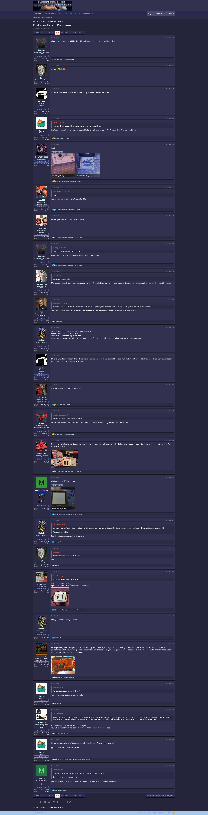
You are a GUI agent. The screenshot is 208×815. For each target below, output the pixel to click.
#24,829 (171, 118)
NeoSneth (41, 722)
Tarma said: (57, 770)
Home (169, 813)
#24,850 (171, 765)
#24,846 (171, 644)
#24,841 (171, 477)
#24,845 (171, 616)
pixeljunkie (41, 656)
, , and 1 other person (68, 181)
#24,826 (171, 37)
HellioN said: (57, 552)
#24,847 (171, 683)
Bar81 (41, 423)
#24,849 (171, 739)
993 (53, 33)
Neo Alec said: (57, 123)
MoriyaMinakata (41, 490)
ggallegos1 (41, 228)
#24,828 (171, 89)
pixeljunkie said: (58, 714)
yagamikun (41, 453)
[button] (56, 13)
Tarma (41, 131)
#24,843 (171, 548)
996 (66, 33)
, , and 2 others (68, 209)
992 (48, 33)
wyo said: (56, 276)
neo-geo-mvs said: (59, 303)
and (64, 59)
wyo (41, 312)
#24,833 (171, 243)
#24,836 (171, 327)
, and (69, 237)
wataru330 (41, 584)
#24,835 (171, 299)
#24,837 (171, 355)
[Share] (166, 37)
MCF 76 (42, 778)
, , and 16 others (74, 759)
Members (87, 13)
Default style (39, 813)
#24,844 (171, 571)
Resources (74, 13)
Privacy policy (156, 813)
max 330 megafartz (41, 201)
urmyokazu (38, 29)
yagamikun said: (58, 525)
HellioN (41, 340)
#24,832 (171, 216)
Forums (38, 13)
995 (62, 33)
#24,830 (171, 144)
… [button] (44, 33)
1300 (75, 33)
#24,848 (171, 709)
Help (163, 813)
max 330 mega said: (59, 415)
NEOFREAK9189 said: (60, 191)
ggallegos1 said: (58, 248)
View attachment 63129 (60, 532)
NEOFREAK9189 (41, 157)
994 (57, 33)
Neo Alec (41, 101)
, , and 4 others (69, 471)
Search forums (47, 17)
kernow (41, 50)
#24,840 (171, 440)
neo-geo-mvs (41, 284)
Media (61, 13)
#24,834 (171, 271)
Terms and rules (144, 813)
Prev (37, 33)
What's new (49, 13)
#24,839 (171, 411)
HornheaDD (41, 397)
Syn (41, 78)
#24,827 (171, 65)
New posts (36, 17)
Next (80, 33)
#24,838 (171, 384)
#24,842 (171, 520)
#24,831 (171, 187)
